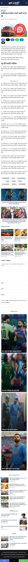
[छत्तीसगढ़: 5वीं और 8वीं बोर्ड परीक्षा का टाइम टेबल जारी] (23, 528)
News (20, 181)
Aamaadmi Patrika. (22, 552)
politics (14, 184)
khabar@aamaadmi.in (20, 554)
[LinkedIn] (12, 39)
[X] (8, 39)
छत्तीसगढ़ (6, 7)
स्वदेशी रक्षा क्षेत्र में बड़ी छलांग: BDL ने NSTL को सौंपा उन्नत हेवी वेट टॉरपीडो (7, 239)
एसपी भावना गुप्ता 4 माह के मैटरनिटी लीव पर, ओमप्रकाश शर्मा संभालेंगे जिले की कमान (20, 253)
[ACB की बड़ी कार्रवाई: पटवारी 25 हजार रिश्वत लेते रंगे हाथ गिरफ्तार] (4, 545)
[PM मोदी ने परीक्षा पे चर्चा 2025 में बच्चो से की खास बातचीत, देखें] (23, 522)
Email (2, 288)
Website (2, 294)
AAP (13, 178)
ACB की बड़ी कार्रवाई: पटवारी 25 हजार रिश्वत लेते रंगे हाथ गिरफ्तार (18, 544)
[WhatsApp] (17, 39)
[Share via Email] (3, 42)
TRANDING (22, 184)
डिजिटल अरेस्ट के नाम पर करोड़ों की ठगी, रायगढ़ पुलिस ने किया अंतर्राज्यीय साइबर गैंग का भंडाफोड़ (7, 253)
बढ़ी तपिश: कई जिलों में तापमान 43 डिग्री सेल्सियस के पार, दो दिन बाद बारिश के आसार (21, 239)
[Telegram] (22, 39)
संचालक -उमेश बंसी (4, 554)
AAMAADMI (6, 178)
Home (3, 7)
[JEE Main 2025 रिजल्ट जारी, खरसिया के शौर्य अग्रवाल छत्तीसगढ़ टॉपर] (23, 516)
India (8, 181)
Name (2, 282)
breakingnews (21, 178)
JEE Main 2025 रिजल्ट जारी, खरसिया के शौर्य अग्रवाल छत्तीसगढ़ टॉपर (9, 514)
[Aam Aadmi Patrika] (14, 3)
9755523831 (12, 554)
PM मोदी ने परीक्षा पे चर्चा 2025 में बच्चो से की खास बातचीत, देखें (9, 520)
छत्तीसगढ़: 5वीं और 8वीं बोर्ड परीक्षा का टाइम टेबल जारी (9, 527)
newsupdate (6, 184)
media (14, 181)
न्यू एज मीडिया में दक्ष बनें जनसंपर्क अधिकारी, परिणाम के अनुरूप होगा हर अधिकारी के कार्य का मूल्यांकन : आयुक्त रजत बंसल (18, 504)
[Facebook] (3, 39)
